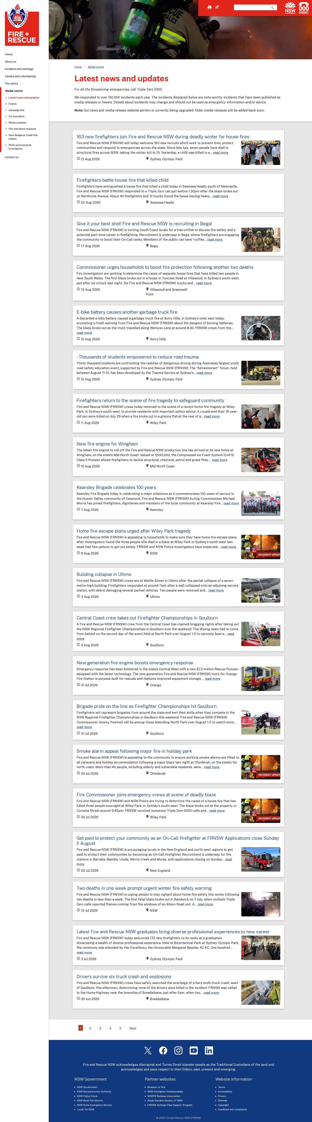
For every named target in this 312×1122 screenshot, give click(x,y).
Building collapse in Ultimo (104, 574)
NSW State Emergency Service (94, 1105)
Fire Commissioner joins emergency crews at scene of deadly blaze (146, 794)
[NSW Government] (290, 8)
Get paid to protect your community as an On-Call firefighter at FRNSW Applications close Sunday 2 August (178, 840)
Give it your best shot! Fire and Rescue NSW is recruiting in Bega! (144, 223)
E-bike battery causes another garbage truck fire (127, 312)
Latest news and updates (24, 97)
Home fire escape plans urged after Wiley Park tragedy (134, 531)
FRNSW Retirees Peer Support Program (169, 1105)
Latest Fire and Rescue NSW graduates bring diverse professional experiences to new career (173, 931)
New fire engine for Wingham (107, 443)
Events (13, 103)
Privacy (222, 1096)
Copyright (223, 1105)
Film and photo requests (22, 128)
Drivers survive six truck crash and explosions (124, 976)
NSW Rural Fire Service (90, 1100)
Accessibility (225, 1091)
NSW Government (87, 1087)
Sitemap (222, 1100)
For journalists (17, 116)
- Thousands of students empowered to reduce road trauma (138, 356)
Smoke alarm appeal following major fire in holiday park (134, 751)
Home (8, 54)
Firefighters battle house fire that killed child (123, 180)
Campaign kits (16, 110)
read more (220, 152)
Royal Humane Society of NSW (164, 1100)
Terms (221, 1087)
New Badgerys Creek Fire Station (23, 137)
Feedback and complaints (232, 1109)
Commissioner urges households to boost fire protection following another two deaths (165, 267)
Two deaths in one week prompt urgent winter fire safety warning (144, 888)
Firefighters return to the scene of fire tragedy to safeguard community (150, 400)
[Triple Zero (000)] (303, 8)
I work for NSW (85, 1109)
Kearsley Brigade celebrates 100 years (116, 487)
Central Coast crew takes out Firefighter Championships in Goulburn (147, 617)
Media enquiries (17, 122)
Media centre (96, 66)
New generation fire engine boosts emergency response (135, 662)
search (272, 7)
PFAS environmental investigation (20, 147)
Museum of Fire (156, 1087)
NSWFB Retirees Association (163, 1096)
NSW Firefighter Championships (165, 1091)
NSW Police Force (87, 1096)
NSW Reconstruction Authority (94, 1091)
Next (133, 1028)
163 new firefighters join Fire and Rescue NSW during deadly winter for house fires (163, 136)
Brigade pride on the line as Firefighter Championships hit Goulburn (147, 706)
